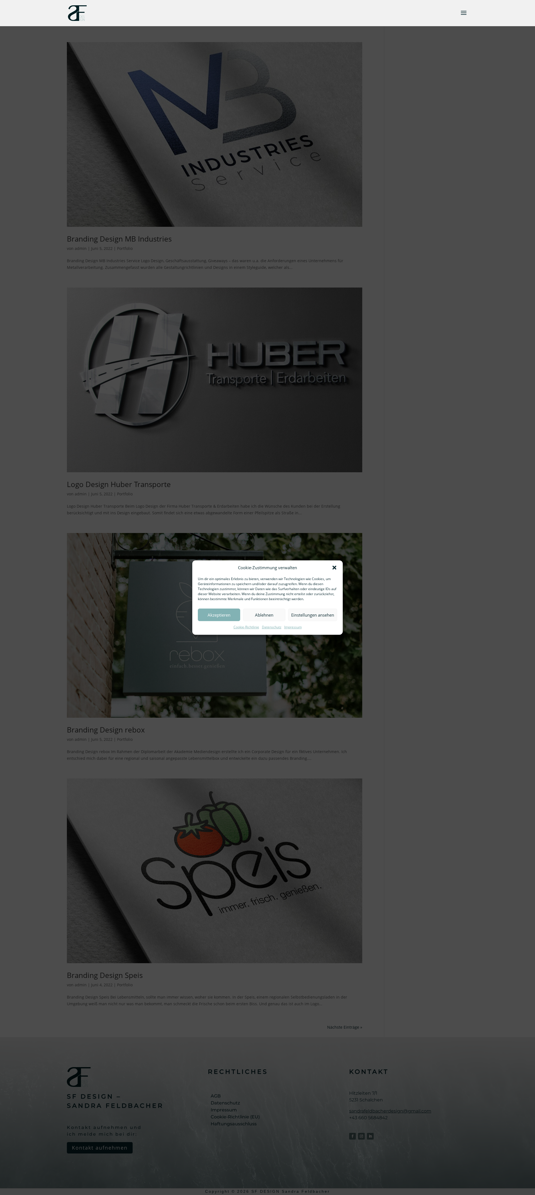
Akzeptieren (219, 615)
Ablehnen (264, 615)
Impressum (293, 627)
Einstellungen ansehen (312, 615)
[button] (334, 568)
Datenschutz (271, 627)
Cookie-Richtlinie (246, 627)
